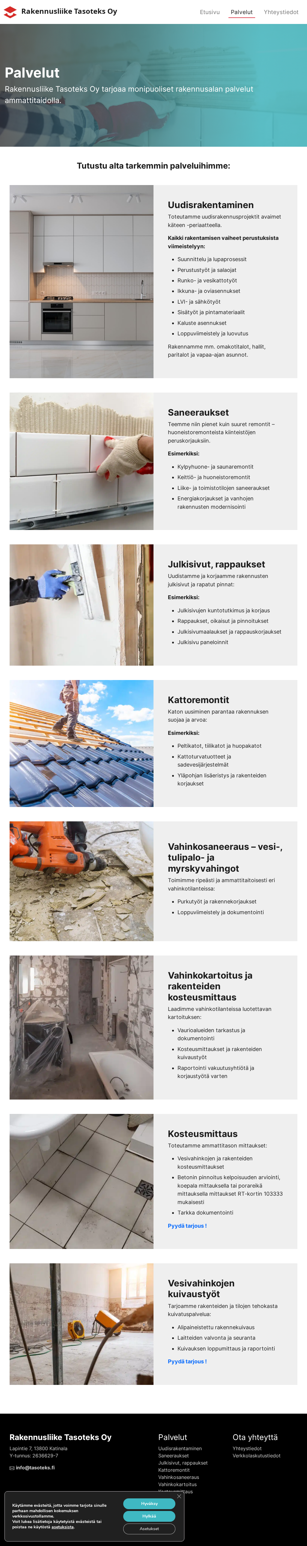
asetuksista (63, 1527)
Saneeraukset (173, 1456)
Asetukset (149, 1529)
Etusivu (210, 12)
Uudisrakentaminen (180, 1448)
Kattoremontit (174, 1470)
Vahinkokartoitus (177, 1484)
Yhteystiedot (281, 12)
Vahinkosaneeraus (178, 1477)
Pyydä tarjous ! (187, 1226)
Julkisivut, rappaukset (183, 1463)
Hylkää (149, 1516)
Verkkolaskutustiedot (257, 1456)
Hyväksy (149, 1503)
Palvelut (242, 12)
